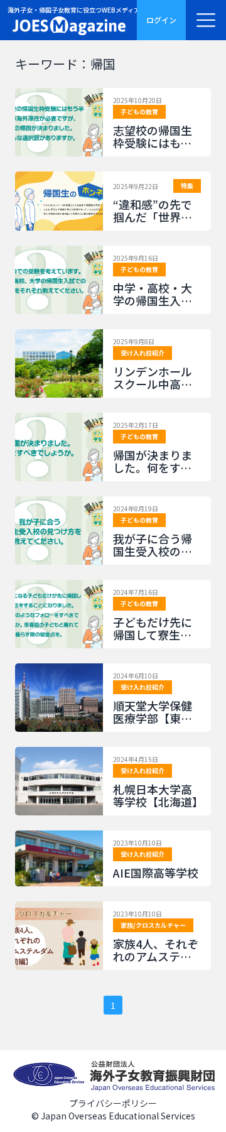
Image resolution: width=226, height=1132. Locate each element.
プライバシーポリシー (113, 1103)
